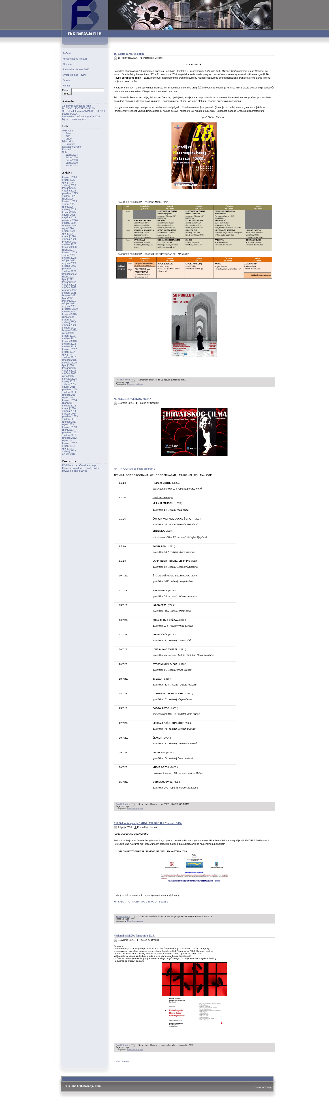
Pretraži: (66, 90)
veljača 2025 (69, 217)
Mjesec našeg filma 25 (75, 58)
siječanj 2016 (69, 373)
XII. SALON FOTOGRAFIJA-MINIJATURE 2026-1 (141, 901)
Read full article (123, 380)
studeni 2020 (69, 311)
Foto (68, 133)
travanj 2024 (69, 236)
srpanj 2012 (68, 446)
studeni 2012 (69, 435)
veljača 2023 (69, 263)
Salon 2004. (72, 154)
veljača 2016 (69, 370)
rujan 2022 (68, 276)
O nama (67, 64)
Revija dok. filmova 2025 (76, 69)
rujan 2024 (68, 228)
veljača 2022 (69, 284)
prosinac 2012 (70, 432)
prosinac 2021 (70, 290)
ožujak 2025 (68, 214)
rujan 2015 (68, 376)
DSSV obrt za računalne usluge (79, 465)
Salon (65, 152)
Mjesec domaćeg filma (74, 119)
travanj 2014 (69, 408)
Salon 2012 (72, 165)
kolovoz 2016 (69, 362)
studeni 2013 (69, 419)
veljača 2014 (69, 411)
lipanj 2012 (68, 448)
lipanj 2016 (68, 365)
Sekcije (67, 80)
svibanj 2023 (69, 257)
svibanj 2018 (69, 343)
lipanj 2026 (68, 182)
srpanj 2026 (68, 179)
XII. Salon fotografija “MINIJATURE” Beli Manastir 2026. (148, 823)
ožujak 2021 (68, 303)
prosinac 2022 (70, 268)
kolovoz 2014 (69, 400)
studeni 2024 (69, 222)
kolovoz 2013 (69, 427)
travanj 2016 (69, 368)
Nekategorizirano (135, 384)
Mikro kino (67, 141)
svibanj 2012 (69, 451)
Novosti (66, 149)
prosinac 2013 (70, 416)
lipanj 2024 (68, 233)
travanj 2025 (69, 212)
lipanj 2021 (68, 298)
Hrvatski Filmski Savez (74, 470)
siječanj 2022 (69, 287)
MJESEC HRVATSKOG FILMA (133, 399)
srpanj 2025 (68, 204)
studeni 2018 (69, 338)
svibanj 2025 (69, 209)
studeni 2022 (69, 271)
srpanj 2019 (68, 335)
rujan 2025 (68, 198)
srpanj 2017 (68, 351)
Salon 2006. (72, 157)
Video (69, 138)
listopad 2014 (69, 394)
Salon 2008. (72, 160)
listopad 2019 (69, 330)
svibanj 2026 (69, 185)
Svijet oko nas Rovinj (74, 74)
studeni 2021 (69, 292)
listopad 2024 (69, 225)
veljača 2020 (69, 325)
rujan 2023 (68, 249)
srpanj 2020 (68, 319)
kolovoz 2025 (69, 201)
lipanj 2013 (68, 429)
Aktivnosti (67, 130)
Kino (68, 136)
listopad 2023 (69, 247)
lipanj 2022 (68, 279)
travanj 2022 (69, 282)
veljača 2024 (69, 239)
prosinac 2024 (70, 220)
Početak (67, 53)
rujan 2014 (68, 397)
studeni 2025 (69, 196)
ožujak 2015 (68, 386)
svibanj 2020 (69, 322)
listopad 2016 (69, 360)
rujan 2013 (68, 424)
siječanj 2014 (69, 413)
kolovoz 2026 (69, 177)
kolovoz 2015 (69, 378)
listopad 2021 (69, 295)
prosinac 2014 (70, 389)
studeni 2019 (69, 327)
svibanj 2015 (69, 384)
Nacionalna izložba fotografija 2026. (134, 935)
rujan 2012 (68, 440)
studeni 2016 (69, 357)
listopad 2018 (69, 341)
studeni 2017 (69, 346)
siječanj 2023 (69, 265)
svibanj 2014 (69, 405)
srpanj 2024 (68, 231)
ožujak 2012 (68, 454)
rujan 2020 (68, 317)
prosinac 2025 (70, 193)
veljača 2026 (69, 190)
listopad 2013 (69, 421)
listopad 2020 (69, 314)
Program (70, 144)
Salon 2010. (72, 162)
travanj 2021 (69, 300)
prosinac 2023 (70, 241)
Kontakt (67, 85)
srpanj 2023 (68, 255)
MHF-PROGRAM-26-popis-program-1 (134, 468)
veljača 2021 (69, 306)
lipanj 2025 (68, 206)
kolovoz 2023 (69, 252)
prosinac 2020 (70, 308)
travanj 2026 (69, 188)
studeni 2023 (69, 244)
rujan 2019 (68, 333)
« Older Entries (121, 1061)
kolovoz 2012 (69, 443)
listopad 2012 (69, 437)
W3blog (268, 1087)
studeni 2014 (69, 392)
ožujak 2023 (68, 260)
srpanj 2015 (68, 381)
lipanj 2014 (68, 403)
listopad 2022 (69, 274)
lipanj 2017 (68, 354)
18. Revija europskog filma (129, 54)
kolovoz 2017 (69, 349)
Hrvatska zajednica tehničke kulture (81, 468)
